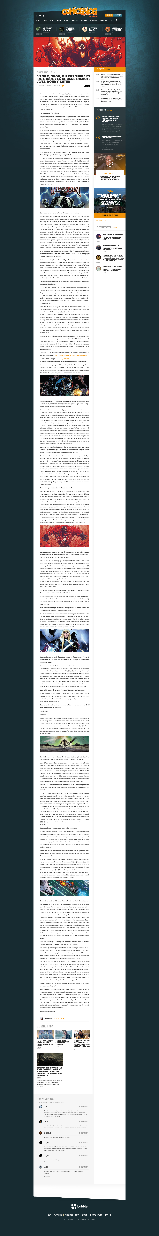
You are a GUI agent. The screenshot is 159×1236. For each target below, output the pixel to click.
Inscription (118, 15)
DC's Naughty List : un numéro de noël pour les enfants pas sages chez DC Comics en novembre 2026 (109, 99)
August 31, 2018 (65, 359)
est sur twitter (57, 1018)
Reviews (66, 20)
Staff (49, 1215)
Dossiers (84, 20)
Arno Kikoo (48, 1018)
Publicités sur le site (72, 1215)
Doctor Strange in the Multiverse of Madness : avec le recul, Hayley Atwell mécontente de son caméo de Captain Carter (108, 83)
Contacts (85, 1215)
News (51, 20)
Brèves (45, 20)
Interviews (93, 20)
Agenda (59, 20)
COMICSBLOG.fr (101, 221)
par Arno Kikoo (57, 86)
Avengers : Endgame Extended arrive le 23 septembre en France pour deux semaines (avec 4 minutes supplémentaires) (109, 76)
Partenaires (58, 1215)
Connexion (109, 15)
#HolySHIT (57, 355)
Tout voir (107, 69)
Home (38, 20)
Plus (111, 20)
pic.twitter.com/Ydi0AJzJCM (78, 355)
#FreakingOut (65, 355)
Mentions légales (96, 1215)
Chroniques (103, 20)
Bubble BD (108, 1215)
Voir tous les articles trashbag (110, 215)
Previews (75, 20)
